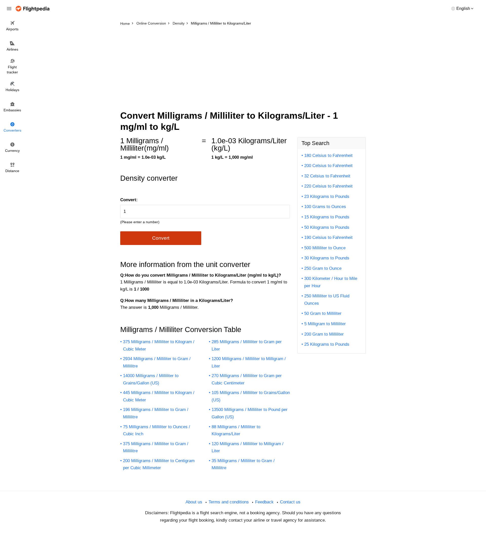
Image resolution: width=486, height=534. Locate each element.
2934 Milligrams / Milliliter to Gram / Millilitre (157, 362)
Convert (160, 238)
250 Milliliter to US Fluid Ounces (326, 300)
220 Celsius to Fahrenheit (328, 186)
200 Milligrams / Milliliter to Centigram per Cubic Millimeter (159, 464)
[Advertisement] (243, 65)
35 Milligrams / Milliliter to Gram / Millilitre (243, 464)
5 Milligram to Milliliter (325, 323)
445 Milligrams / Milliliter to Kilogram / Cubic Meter (158, 396)
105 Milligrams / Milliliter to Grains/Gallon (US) (251, 396)
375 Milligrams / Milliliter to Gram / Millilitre (155, 447)
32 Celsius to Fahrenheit (327, 176)
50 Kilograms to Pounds (326, 227)
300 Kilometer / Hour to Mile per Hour (330, 282)
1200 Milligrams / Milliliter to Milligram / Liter (249, 362)
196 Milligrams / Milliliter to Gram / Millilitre (155, 413)
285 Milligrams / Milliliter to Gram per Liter (247, 345)
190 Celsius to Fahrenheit (328, 237)
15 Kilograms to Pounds (326, 217)
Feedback (264, 502)
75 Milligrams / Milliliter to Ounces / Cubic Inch (156, 430)
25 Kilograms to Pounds (326, 344)
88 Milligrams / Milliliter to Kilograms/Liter (236, 430)
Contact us (290, 502)
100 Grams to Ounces (325, 206)
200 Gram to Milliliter (324, 334)
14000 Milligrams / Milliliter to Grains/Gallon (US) (150, 379)
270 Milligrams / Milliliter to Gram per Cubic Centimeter (247, 379)
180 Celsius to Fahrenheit (328, 155)
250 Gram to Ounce (322, 268)
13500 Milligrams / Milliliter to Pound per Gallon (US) (250, 413)
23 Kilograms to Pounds (326, 196)
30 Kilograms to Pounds (326, 258)
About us (194, 502)
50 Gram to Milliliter (322, 313)
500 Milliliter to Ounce (325, 247)
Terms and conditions (229, 502)
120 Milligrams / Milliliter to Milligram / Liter (248, 447)
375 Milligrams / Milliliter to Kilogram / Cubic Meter (158, 345)
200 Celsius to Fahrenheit (328, 165)
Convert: (129, 199)
